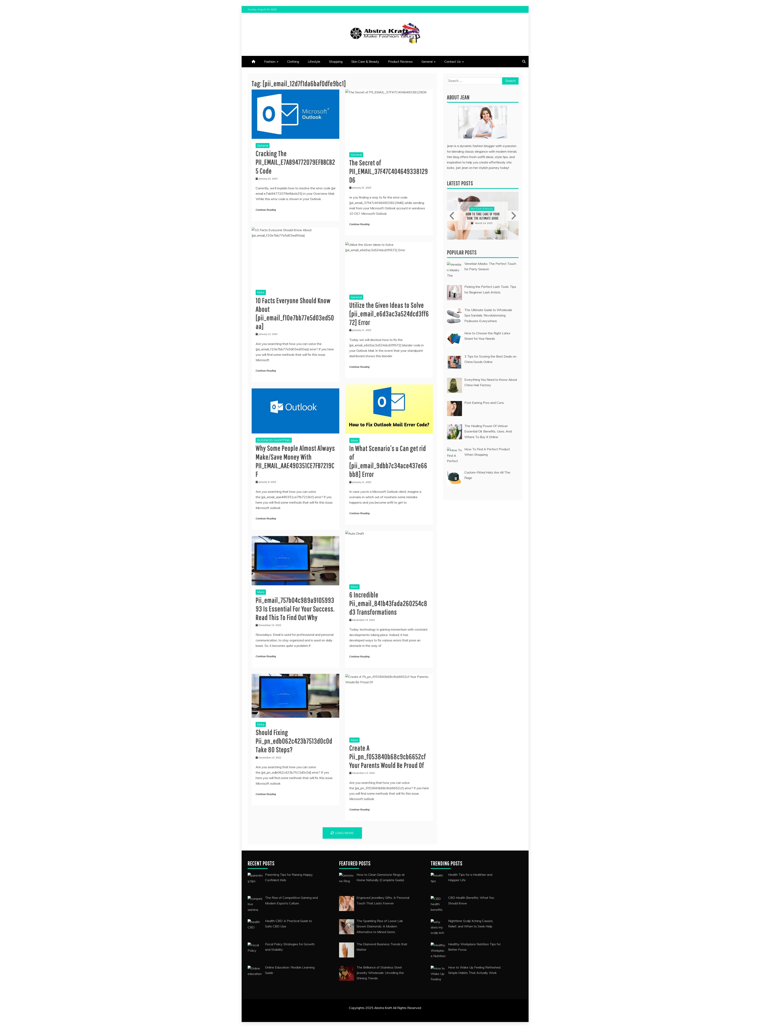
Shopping (335, 61)
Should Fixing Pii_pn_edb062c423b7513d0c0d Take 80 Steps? (294, 741)
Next (513, 216)
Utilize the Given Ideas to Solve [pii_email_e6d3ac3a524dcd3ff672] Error (389, 313)
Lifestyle (314, 61)
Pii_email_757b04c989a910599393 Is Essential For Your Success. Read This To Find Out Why (295, 608)
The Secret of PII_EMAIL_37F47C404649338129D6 (388, 171)
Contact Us (452, 61)
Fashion (269, 61)
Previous (452, 216)
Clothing (293, 61)
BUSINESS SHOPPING (273, 440)
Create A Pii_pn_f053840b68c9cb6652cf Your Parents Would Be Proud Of (387, 756)
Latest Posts (460, 183)
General (427, 61)
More (260, 292)
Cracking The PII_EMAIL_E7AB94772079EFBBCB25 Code (295, 162)
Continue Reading (266, 210)
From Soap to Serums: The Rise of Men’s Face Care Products (483, 216)
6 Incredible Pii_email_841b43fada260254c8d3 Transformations (388, 603)
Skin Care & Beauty (365, 61)
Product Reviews (400, 61)
